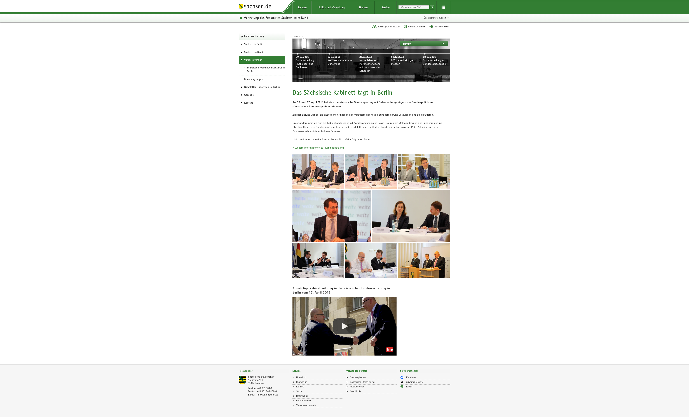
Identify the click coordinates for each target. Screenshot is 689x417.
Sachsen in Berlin (253, 44)
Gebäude (249, 94)
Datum (407, 43)
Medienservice (357, 386)
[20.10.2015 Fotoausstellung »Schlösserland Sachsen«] (308, 73)
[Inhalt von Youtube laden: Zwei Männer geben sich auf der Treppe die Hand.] (344, 326)
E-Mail (409, 386)
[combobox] (414, 7)
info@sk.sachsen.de (267, 394)
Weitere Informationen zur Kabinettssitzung (319, 147)
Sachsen (302, 7)
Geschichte (355, 391)
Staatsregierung (358, 377)
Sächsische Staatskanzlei (261, 376)
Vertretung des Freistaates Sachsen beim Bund (276, 17)
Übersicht (301, 377)
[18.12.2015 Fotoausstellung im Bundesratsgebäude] (435, 73)
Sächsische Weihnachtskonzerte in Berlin (266, 69)
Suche (299, 391)
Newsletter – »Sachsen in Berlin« (262, 87)
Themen (363, 7)
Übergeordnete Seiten (434, 17)
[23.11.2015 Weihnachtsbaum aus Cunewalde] (340, 73)
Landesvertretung (259, 37)
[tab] (264, 371)
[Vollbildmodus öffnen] (318, 171)
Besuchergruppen (253, 79)
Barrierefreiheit (303, 400)
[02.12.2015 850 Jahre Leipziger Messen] (403, 73)
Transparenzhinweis (306, 405)
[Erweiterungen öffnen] (443, 7)
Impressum (301, 382)
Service (385, 7)
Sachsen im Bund (253, 52)
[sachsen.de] (264, 7)
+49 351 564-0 (264, 388)
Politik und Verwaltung (331, 7)
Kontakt (248, 102)
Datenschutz (302, 396)
